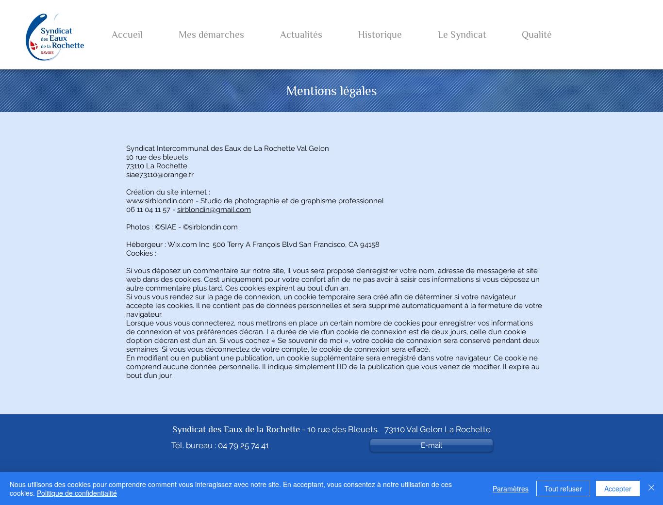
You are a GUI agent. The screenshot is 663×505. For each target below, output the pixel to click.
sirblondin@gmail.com (214, 209)
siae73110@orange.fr (160, 174)
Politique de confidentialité (77, 493)
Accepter (617, 488)
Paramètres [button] (511, 488)
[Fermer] (651, 488)
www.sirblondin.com (160, 200)
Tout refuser (563, 488)
